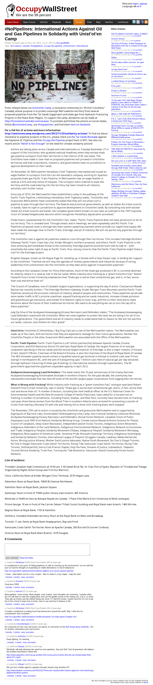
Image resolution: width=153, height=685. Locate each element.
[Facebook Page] (142, 21)
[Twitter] (134, 21)
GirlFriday (22, 636)
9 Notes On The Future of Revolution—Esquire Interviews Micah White (128, 143)
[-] (5, 562)
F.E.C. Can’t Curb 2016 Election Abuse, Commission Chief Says (128, 120)
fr (140, 6)
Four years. (116, 86)
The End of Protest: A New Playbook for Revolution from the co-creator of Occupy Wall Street (129, 45)
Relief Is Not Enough (33, 143)
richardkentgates (23, 624)
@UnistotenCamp (22, 124)
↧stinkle (16, 577)
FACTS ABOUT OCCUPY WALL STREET (129, 34)
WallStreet (46, 9)
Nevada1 (19, 581)
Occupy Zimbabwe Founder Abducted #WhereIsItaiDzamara (127, 136)
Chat (89, 22)
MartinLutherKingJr (139, 163)
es (138, 6)
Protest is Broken (118, 91)
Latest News (13, 22)
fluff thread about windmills (77, 627)
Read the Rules (26, 558)
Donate (79, 22)
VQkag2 (21, 646)
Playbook (56, 22)
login (135, 3)
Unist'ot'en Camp (41, 107)
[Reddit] (138, 21)
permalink (30, 577)
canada (26, 46)
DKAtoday (20, 562)
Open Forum (29, 22)
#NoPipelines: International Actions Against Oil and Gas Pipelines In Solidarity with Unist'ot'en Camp (53, 34)
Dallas (114, 57)
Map (98, 22)
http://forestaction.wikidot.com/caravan (27, 121)
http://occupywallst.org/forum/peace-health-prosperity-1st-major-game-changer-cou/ (40, 617)
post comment (12, 558)
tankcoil (19, 591)
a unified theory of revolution (123, 81)
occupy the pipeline (53, 46)
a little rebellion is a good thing (124, 156)
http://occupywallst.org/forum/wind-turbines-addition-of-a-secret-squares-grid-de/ (39, 571)
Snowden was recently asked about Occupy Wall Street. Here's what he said (128, 167)
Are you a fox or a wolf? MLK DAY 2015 (128, 161)
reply (23, 577)
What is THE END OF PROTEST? (126, 114)
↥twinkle (8, 577)
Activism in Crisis (119, 95)
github (146, 682)
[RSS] (146, 21)
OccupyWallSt (136, 36)
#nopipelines (37, 46)
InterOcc (109, 22)
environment (69, 46)
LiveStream (123, 22)
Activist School (117, 39)
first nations (15, 46)
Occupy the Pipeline (53, 140)
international (82, 46)
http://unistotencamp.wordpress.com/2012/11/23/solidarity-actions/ (46, 133)
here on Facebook (80, 124)
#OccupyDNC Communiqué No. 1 (125, 53)
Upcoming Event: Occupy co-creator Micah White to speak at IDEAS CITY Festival (127, 128)
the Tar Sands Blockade (84, 137)
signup (143, 3)
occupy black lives (119, 69)
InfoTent (44, 22)
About (68, 22)
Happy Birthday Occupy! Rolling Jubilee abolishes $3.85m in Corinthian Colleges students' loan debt (128, 193)
